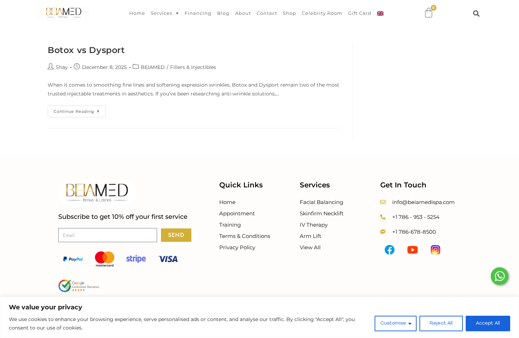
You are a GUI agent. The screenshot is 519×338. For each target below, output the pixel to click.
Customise (393, 323)
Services (161, 13)
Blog (223, 13)
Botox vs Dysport (86, 50)
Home (137, 13)
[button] (476, 13)
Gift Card (359, 13)
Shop (289, 13)
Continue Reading (80, 109)
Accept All (488, 323)
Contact (267, 13)
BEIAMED (153, 67)
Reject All (441, 323)
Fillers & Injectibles (193, 67)
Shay (62, 67)
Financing (198, 13)
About (243, 13)
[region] (259, 317)
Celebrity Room (322, 13)
